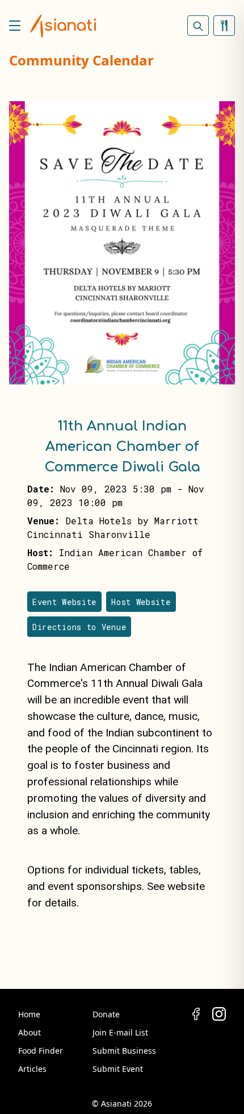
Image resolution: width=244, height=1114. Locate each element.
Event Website (64, 602)
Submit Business (124, 1050)
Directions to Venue (79, 627)
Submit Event (117, 1068)
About (29, 1032)
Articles (32, 1068)
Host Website (140, 602)
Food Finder (40, 1050)
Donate (106, 1014)
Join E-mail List (120, 1032)
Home (29, 1014)
